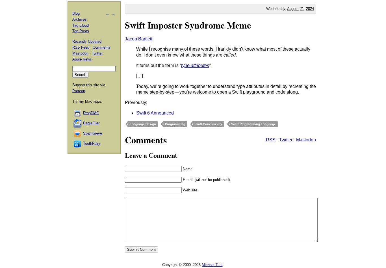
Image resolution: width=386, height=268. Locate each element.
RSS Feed (80, 47)
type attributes (195, 65)
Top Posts (80, 31)
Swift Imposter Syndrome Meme (188, 25)
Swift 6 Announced (155, 113)
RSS (271, 139)
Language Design (143, 124)
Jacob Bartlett (138, 38)
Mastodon (306, 139)
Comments (101, 47)
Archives (79, 19)
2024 (310, 9)
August (293, 9)
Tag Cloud (80, 25)
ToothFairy (91, 143)
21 (302, 9)
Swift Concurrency (208, 124)
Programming (175, 124)
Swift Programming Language (253, 124)
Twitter (285, 139)
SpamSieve (92, 133)
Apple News (82, 59)
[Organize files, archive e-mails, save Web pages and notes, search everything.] (77, 123)
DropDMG (91, 113)
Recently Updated (86, 41)
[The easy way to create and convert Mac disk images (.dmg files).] (77, 113)
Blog (76, 13)
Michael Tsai (212, 265)
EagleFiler (91, 123)
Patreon (78, 91)
